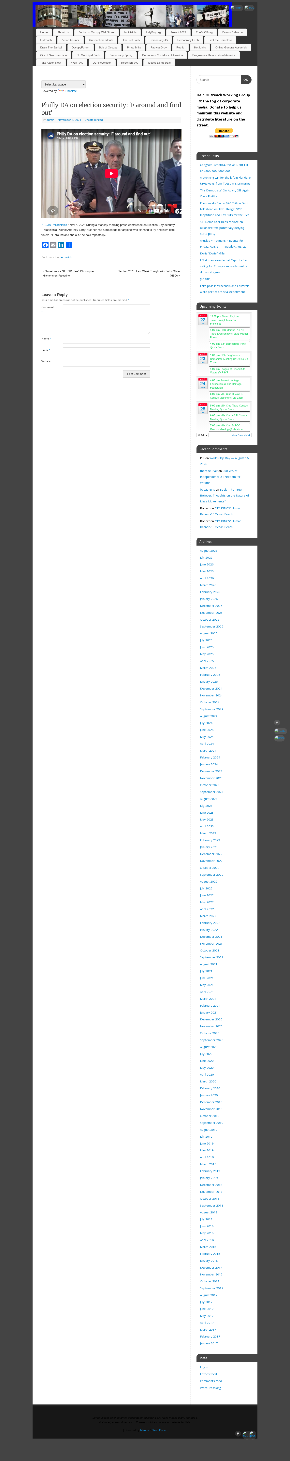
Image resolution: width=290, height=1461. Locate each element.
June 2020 (207, 1061)
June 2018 (207, 1226)
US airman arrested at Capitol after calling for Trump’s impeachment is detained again (224, 266)
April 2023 (207, 826)
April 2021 (207, 992)
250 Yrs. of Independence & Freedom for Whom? (220, 477)
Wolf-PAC (77, 62)
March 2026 (208, 585)
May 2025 (207, 654)
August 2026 (208, 550)
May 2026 (207, 571)
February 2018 (210, 1254)
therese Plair (209, 471)
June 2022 (207, 895)
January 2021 (209, 1012)
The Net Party (131, 40)
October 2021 (209, 950)
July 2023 (206, 806)
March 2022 (208, 916)
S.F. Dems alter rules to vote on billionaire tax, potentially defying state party (222, 228)
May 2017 (207, 1316)
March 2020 (208, 1081)
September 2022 (211, 874)
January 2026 (209, 599)
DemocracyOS (159, 40)
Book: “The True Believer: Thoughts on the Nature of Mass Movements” (224, 495)
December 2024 (211, 688)
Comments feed (211, 1381)
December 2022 (211, 854)
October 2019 (209, 1116)
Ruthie (180, 47)
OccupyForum (80, 47)
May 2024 (207, 737)
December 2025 (211, 606)
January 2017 (209, 1343)
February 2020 (210, 1088)
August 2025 (208, 633)
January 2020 (209, 1095)
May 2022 (207, 902)
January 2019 (209, 1178)
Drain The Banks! (51, 47)
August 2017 (208, 1295)
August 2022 (208, 881)
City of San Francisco (53, 55)
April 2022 (207, 909)
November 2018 (211, 1192)
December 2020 (211, 1019)
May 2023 (207, 819)
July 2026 (206, 557)
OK (244, 79)
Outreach (46, 40)
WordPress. (159, 1430)
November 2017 (211, 1274)
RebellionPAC (129, 62)
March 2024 (208, 750)
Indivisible (130, 32)
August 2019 (208, 1129)
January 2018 (209, 1260)
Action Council (70, 40)
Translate (71, 91)
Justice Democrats (159, 62)
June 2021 (207, 978)
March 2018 (208, 1247)
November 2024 (211, 695)
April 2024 (207, 743)
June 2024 (207, 730)
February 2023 (210, 840)
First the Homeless (220, 40)
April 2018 (207, 1240)
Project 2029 (178, 32)
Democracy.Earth (188, 40)
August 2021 (208, 964)
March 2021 (208, 999)
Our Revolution (102, 62)
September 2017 (211, 1288)
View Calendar (240, 435)
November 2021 (211, 943)
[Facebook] (226, 8)
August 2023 (208, 799)
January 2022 (209, 930)
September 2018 (211, 1205)
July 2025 (206, 640)
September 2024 (211, 709)
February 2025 (210, 675)
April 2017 (207, 1323)
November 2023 (211, 778)
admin (50, 119)
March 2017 (208, 1329)
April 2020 (207, 1074)
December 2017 (211, 1267)
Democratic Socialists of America (162, 55)
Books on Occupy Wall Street (97, 32)
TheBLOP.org (204, 32)
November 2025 (211, 612)
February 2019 (210, 1171)
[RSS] (249, 8)
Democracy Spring (121, 55)
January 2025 (209, 681)
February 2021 (210, 1005)
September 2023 (211, 792)
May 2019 (207, 1150)
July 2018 (206, 1219)
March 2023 (208, 833)
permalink (66, 257)
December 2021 (211, 936)
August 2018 (208, 1212)
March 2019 (208, 1164)
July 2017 (206, 1302)
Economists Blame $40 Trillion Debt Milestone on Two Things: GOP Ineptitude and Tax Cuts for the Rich (224, 209)
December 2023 (211, 771)
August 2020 (208, 1047)
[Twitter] (236, 8)
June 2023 (207, 812)
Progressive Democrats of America (214, 55)
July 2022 (206, 888)
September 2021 (211, 957)
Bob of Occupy (108, 47)
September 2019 (211, 1123)
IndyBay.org (153, 32)
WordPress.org (210, 1388)
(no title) (205, 279)
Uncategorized (94, 119)
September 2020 (211, 1040)
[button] (202, 435)
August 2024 (208, 716)
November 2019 (211, 1109)
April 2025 (207, 661)
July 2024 (206, 723)
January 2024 (209, 764)
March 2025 (208, 668)
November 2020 (211, 1026)
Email (45, 350)
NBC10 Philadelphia (54, 224)
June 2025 (207, 647)
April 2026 (207, 578)
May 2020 (207, 1067)
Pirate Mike (134, 47)
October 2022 (209, 868)
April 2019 (207, 1157)
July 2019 (206, 1136)
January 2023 (209, 847)
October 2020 (209, 1033)
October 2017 (209, 1281)
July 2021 (206, 971)
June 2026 (207, 564)
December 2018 (211, 1185)
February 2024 (210, 757)
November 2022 (211, 861)
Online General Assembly (231, 47)
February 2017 (210, 1336)
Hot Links (200, 47)
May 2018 (207, 1233)
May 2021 (207, 985)
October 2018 (209, 1198)
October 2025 (209, 619)
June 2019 (207, 1143)
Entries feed (208, 1374)
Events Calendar (232, 32)
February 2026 (210, 592)
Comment (46, 309)
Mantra (144, 1430)
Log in (204, 1367)
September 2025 (211, 626)
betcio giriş (207, 489)
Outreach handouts (101, 40)
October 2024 (209, 702)
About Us (63, 32)
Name (46, 338)
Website (46, 361)
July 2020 (206, 1054)
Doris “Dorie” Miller (213, 253)
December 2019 (211, 1102)
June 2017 (207, 1309)
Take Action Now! (51, 62)
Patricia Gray (159, 47)
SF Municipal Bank (88, 55)
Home (44, 32)
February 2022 (210, 923)
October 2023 (209, 785)
